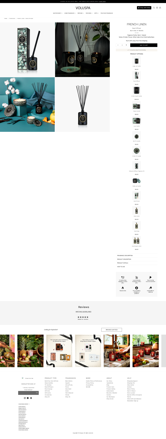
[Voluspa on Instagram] (25, 398)
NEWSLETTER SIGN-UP (28, 384)
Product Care (110, 387)
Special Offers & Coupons (134, 394)
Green (67, 390)
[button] (160, 8)
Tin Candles (48, 385)
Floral (67, 387)
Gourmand (68, 389)
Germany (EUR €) (22, 414)
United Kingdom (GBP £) (24, 428)
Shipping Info (131, 383)
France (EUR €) (22, 412)
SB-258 (88, 387)
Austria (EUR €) (22, 406)
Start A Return (131, 390)
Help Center (130, 385)
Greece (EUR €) (22, 415)
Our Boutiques (111, 396)
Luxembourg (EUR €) (23, 420)
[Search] (154, 8)
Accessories (48, 394)
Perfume (80, 13)
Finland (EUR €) (22, 411)
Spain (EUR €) (22, 425)
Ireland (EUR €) (22, 417)
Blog (108, 385)
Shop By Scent (57, 13)
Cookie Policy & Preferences (94, 381)
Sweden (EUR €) (22, 426)
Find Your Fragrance (107, 13)
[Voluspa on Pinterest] (31, 398)
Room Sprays (48, 389)
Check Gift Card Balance (134, 398)
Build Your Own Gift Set (51, 381)
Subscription (110, 390)
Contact (129, 387)
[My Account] (157, 8)
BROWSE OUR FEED (111, 330)
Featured (88, 13)
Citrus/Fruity (69, 385)
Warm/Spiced (69, 392)
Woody (67, 394)
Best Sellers (68, 381)
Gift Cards (48, 392)
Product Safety (111, 389)
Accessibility (89, 385)
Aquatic (67, 383)
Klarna (129, 396)
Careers (109, 394)
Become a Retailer (112, 392)
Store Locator (131, 392)
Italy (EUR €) (21, 419)
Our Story (109, 381)
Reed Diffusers (49, 387)
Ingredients (110, 383)
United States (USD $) (23, 404)
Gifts (96, 13)
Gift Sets (47, 390)
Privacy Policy (90, 383)
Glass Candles (49, 383)
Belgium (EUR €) (22, 408)
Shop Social (110, 398)
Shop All (47, 396)
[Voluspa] (83, 8)
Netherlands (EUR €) (23, 422)
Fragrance (12, 18)
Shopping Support (132, 381)
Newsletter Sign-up (132, 400)
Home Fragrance (69, 13)
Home (5, 18)
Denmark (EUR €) (22, 409)
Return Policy (131, 389)
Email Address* (28, 389)
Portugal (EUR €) (22, 423)
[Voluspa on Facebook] (28, 398)
